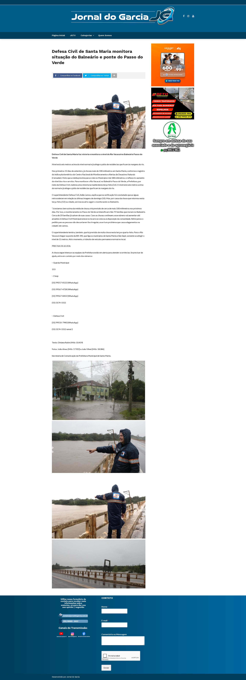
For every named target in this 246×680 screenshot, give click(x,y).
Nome (105, 606)
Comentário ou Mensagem (114, 634)
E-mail (105, 620)
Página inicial (58, 35)
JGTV (73, 35)
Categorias (86, 35)
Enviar (106, 667)
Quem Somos (105, 35)
